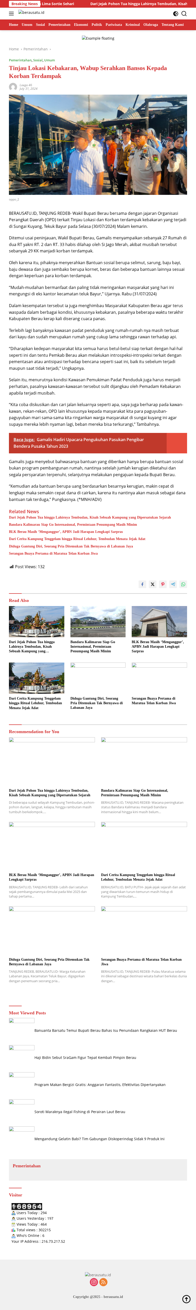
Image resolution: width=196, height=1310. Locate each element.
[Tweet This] (152, 584)
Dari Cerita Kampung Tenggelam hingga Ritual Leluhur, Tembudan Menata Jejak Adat (77, 539)
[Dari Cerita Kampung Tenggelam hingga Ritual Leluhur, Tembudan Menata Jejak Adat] (36, 678)
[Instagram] (94, 1282)
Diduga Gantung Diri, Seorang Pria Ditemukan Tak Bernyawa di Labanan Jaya (71, 546)
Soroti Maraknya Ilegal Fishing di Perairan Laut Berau (79, 1111)
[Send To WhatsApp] (183, 584)
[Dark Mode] (176, 13)
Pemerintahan (20, 60)
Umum (49, 60)
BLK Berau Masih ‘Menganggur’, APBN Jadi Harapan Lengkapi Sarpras (66, 532)
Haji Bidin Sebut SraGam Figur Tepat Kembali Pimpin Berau (85, 1057)
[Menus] (12, 13)
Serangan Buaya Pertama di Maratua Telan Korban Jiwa (53, 553)
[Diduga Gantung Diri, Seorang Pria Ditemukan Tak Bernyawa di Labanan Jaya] (98, 678)
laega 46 (26, 85)
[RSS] (103, 1282)
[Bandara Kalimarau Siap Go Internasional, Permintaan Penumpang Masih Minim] (98, 621)
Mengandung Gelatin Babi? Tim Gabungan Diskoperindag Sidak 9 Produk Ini (99, 1138)
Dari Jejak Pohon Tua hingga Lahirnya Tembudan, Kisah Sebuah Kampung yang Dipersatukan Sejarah (90, 517)
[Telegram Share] (173, 584)
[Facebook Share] (142, 584)
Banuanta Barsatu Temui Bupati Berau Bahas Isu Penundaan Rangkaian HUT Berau (105, 1030)
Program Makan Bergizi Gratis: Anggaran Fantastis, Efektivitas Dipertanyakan (100, 1084)
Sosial (38, 60)
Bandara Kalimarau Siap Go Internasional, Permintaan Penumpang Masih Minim (73, 525)
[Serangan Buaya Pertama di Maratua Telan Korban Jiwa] (159, 678)
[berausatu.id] (30, 13)
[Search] (184, 13)
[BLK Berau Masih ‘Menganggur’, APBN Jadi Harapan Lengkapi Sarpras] (159, 621)
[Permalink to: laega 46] (13, 86)
